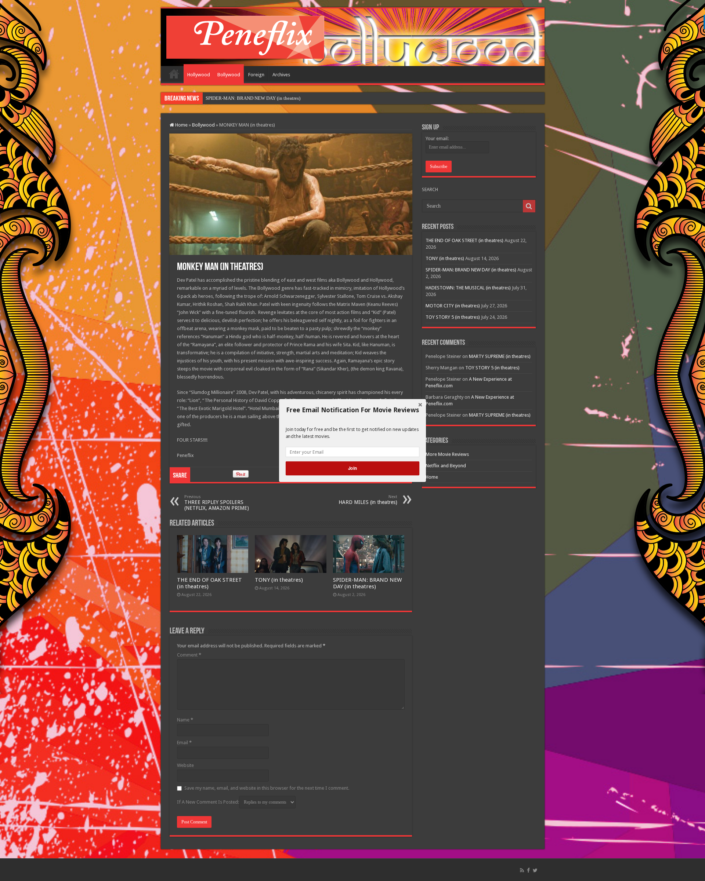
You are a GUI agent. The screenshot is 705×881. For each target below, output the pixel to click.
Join (352, 468)
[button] (352, 410)
